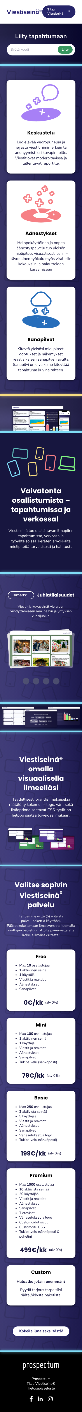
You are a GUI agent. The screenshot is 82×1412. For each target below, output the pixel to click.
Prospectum (41, 1378)
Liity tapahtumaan (41, 36)
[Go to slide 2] (46, 681)
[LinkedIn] (40, 1400)
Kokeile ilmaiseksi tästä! (41, 1331)
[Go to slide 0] (26, 681)
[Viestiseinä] (24, 11)
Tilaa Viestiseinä (58, 11)
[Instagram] (50, 1400)
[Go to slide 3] (56, 681)
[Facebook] (31, 1399)
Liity (65, 49)
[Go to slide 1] (36, 681)
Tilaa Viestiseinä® (41, 1383)
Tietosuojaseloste (41, 1388)
